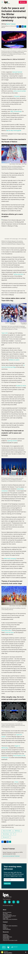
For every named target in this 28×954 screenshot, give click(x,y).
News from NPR (7, 830)
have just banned (17, 72)
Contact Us (5, 928)
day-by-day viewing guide (13, 130)
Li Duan (16, 782)
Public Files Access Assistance (10, 919)
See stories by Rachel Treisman (11, 856)
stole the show (9, 632)
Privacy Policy (6, 938)
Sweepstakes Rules (7, 937)
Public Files (5, 918)
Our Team (5, 913)
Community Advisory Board (9, 915)
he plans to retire (21, 385)
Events (4, 924)
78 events (17, 96)
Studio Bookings (7, 929)
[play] (2, 952)
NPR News (17, 830)
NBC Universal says (16, 111)
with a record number (19, 91)
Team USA (4, 333)
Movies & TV (6, 837)
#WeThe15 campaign (10, 558)
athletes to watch (14, 360)
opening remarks (12, 440)
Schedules (5, 934)
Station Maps (6, 935)
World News (6, 834)
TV (13, 834)
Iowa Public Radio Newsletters (10, 925)
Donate (23, 2)
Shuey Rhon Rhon (6, 630)
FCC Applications (7, 917)
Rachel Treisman (11, 24)
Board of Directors (7, 914)
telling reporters (18, 274)
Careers (5, 927)
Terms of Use (6, 939)
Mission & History (7, 912)
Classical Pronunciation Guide (10, 940)
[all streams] (26, 952)
